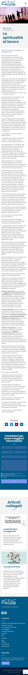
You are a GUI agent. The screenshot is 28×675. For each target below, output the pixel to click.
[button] (25, 3)
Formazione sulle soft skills (8, 627)
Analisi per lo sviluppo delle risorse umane (13, 623)
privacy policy (19, 474)
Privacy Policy (5, 644)
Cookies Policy (5, 646)
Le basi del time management (10, 530)
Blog (2, 635)
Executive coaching (6, 625)
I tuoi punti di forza (11, 566)
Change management (7, 631)
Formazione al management (14, 50)
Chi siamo (4, 633)
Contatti (3, 642)
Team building (5, 629)
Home (3, 50)
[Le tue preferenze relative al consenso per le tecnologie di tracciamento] (25, 672)
